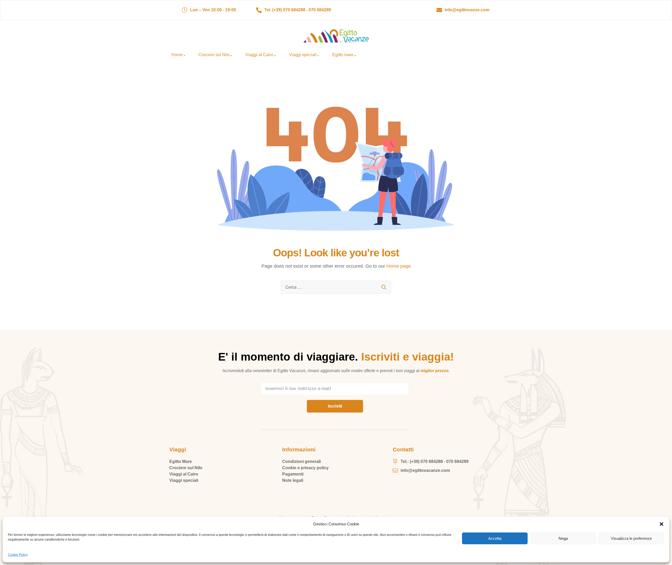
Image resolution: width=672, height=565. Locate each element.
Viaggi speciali (303, 54)
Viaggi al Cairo (259, 54)
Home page (398, 266)
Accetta (494, 538)
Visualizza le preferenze (631, 538)
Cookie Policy (18, 555)
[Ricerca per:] (336, 287)
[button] (661, 524)
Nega (563, 538)
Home (177, 54)
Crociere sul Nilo (214, 54)
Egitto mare (343, 54)
